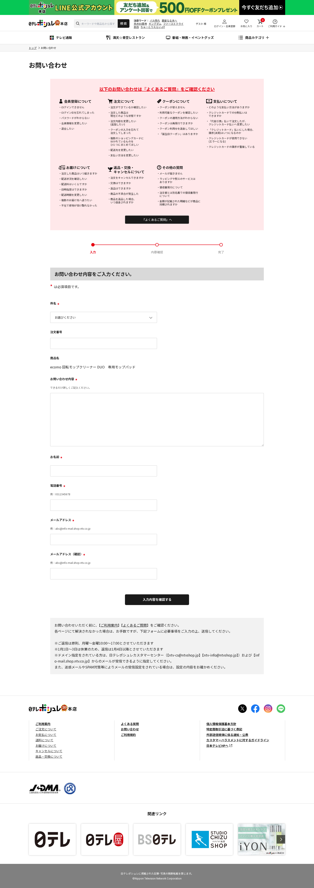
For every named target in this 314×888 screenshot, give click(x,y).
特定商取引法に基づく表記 (224, 729)
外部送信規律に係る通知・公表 (227, 735)
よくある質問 (130, 724)
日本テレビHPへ (217, 745)
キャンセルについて (48, 751)
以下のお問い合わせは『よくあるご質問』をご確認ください (157, 89)
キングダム (155, 23)
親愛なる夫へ (169, 20)
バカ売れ (155, 20)
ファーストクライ (173, 23)
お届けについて (45, 745)
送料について (44, 740)
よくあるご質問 (135, 625)
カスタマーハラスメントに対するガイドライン (237, 740)
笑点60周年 (140, 23)
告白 (136, 27)
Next (281, 839)
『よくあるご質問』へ (157, 219)
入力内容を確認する (157, 599)
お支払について (45, 735)
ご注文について (45, 729)
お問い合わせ (130, 729)
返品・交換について (48, 756)
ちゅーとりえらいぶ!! (153, 27)
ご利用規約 (128, 735)
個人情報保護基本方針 (221, 724)
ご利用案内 (109, 625)
